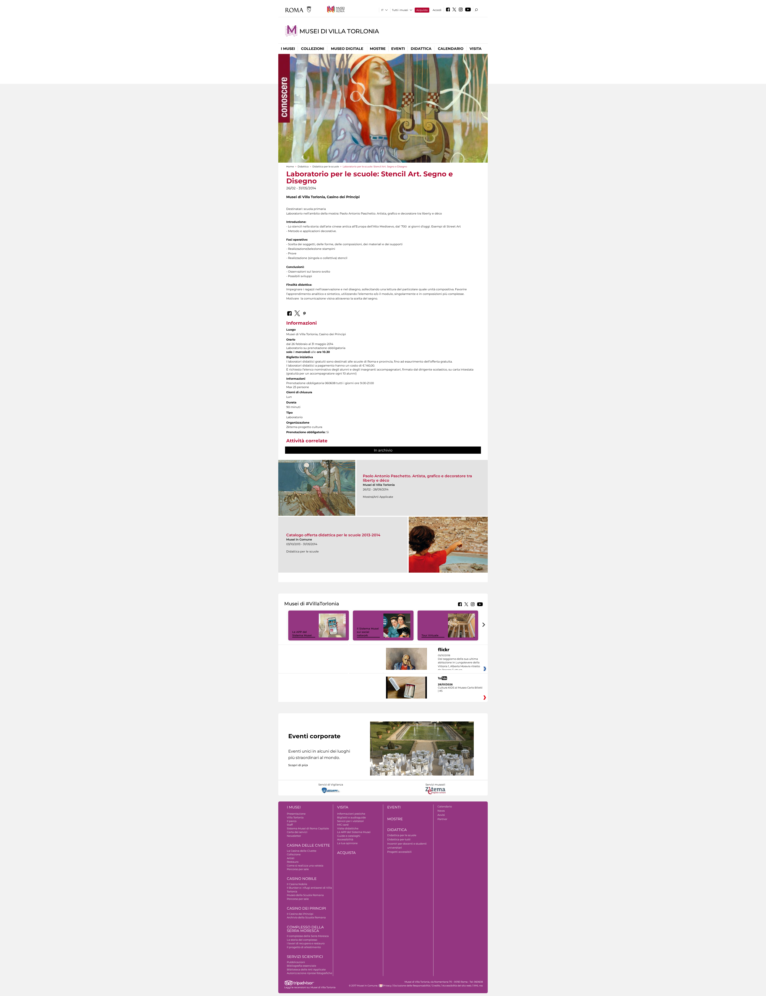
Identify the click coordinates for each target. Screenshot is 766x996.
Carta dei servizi (297, 832)
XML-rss (478, 985)
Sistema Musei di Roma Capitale (308, 828)
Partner (442, 819)
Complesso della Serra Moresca (305, 929)
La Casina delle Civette (301, 850)
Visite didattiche (347, 828)
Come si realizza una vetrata (305, 865)
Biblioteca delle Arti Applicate (306, 969)
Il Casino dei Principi (300, 913)
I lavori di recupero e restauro (306, 943)
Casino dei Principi (306, 908)
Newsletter (294, 835)
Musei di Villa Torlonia (339, 31)
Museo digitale (347, 48)
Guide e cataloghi (348, 835)
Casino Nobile (302, 878)
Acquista (422, 10)
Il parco (291, 821)
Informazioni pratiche (351, 813)
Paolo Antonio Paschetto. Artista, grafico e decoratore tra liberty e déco (417, 478)
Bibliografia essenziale (301, 965)
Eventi (398, 48)
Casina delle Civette (308, 845)
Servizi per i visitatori (350, 821)
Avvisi (441, 814)
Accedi (437, 10)
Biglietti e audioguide (351, 817)
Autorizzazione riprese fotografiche (309, 973)
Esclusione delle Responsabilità (411, 985)
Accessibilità (345, 839)
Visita (476, 48)
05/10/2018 (459, 663)
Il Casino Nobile (297, 884)
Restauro (292, 861)
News (441, 810)
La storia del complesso (302, 939)
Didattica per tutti (399, 839)
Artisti (290, 858)
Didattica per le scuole (325, 166)
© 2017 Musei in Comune (363, 985)
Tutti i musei (400, 10)
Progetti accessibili (399, 851)
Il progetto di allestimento (304, 947)
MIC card (342, 824)
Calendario (450, 48)
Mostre (378, 48)
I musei (288, 48)
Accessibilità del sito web (456, 985)
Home (290, 166)
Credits (436, 985)
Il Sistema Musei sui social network (368, 632)
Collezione (294, 854)
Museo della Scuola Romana (305, 895)
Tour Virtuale (429, 635)
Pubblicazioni (296, 962)
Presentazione (296, 813)
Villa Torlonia (295, 817)
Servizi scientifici (305, 956)
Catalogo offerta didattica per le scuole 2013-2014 (333, 535)
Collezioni (312, 48)
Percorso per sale (298, 869)
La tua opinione (347, 843)
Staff (290, 824)
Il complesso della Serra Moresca (308, 936)
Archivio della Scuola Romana (306, 917)
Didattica (421, 48)
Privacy (387, 985)
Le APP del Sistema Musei (302, 633)
